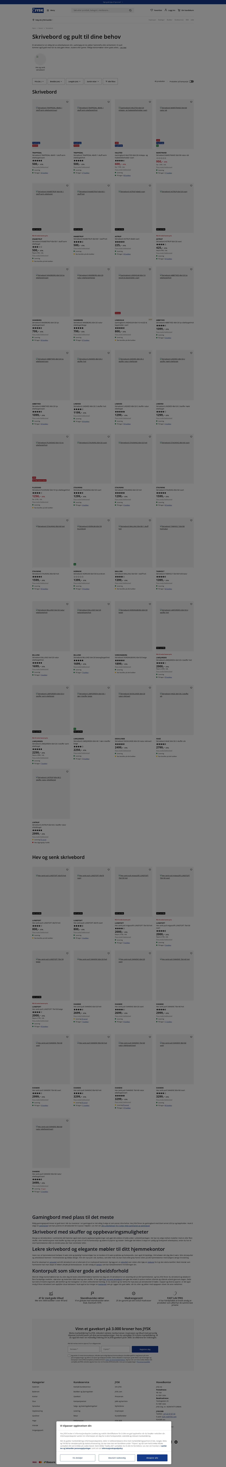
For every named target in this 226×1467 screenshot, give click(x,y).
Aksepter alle (152, 1458)
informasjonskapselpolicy (112, 1448)
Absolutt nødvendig (117, 1458)
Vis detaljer (78, 1458)
